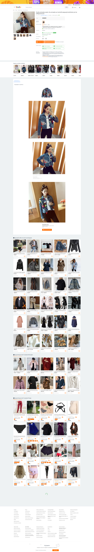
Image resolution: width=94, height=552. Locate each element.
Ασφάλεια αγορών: (38, 45)
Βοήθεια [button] (69, 4)
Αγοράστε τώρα (39, 41)
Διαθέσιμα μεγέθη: (38, 24)
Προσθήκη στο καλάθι (49, 41)
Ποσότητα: (37, 38)
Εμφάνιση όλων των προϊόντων (17, 356)
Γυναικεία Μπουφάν (45, 56)
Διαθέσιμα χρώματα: (37, 21)
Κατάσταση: (37, 30)
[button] (14, 7)
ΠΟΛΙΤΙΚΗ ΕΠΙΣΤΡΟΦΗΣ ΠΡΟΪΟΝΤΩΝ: (38, 52)
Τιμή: (37, 18)
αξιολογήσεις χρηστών (44, 15)
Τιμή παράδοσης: (38, 36)
